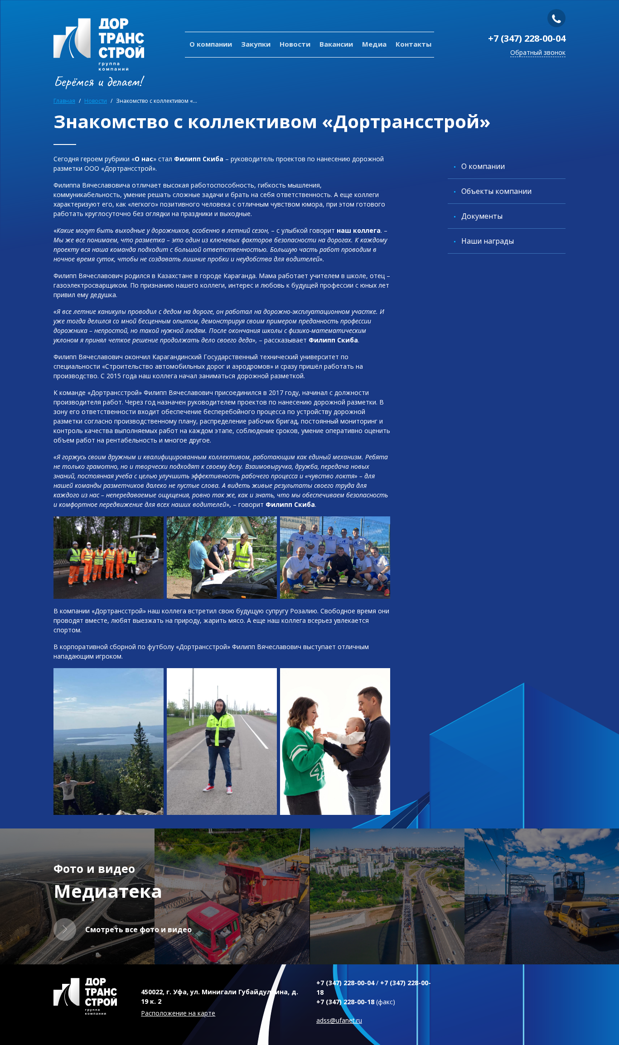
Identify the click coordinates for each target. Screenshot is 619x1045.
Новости (295, 43)
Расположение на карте (178, 1013)
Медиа (374, 43)
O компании (210, 43)
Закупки (256, 43)
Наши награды (487, 241)
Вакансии (336, 43)
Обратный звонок (538, 52)
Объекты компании (496, 191)
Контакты (413, 43)
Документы (482, 216)
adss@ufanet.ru (339, 1020)
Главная (64, 101)
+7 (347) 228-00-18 (345, 1001)
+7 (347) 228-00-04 (527, 38)
